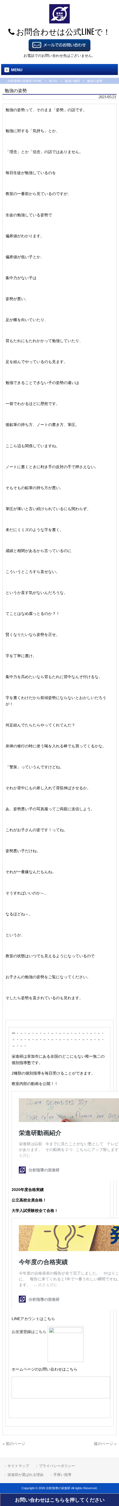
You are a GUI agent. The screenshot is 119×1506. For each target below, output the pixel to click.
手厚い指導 (62, 1475)
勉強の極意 (72, 80)
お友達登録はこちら (30, 1331)
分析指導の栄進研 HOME (24, 80)
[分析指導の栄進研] (59, 22)
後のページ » (105, 1443)
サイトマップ (18, 1466)
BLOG (53, 80)
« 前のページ (13, 1443)
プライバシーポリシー (57, 1466)
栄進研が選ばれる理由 (25, 1475)
